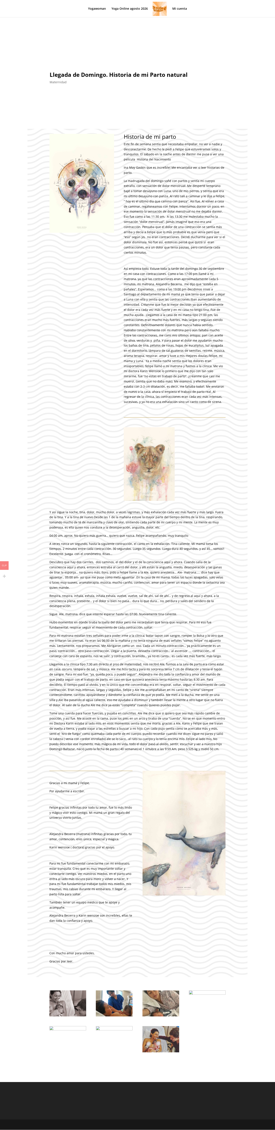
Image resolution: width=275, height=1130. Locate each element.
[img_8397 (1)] (114, 1029)
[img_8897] (67, 1015)
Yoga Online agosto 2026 (130, 9)
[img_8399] (160, 1051)
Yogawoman (97, 9)
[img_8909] (160, 1015)
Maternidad (58, 82)
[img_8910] (114, 1015)
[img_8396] (67, 1029)
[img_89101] (207, 993)
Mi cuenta (179, 9)
